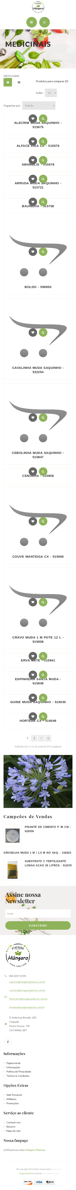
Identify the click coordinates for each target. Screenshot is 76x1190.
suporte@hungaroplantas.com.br (27, 981)
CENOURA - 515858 (38, 476)
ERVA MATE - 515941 (38, 660)
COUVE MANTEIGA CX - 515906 (38, 556)
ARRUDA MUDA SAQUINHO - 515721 (38, 185)
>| (48, 738)
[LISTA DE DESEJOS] (33, 118)
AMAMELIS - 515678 (38, 164)
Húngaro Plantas (35, 1149)
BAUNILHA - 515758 (38, 206)
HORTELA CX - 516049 (38, 721)
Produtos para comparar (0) (52, 81)
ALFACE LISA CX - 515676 (38, 146)
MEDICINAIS (53, 61)
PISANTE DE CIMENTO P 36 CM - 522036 (48, 829)
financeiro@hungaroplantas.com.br (28, 998)
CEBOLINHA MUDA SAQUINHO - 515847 (38, 455)
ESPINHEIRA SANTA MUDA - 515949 (38, 681)
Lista (19, 82)
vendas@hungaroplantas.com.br (27, 1007)
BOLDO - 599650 (38, 287)
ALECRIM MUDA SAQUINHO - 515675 (38, 125)
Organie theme (26, 1173)
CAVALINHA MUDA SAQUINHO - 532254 (38, 370)
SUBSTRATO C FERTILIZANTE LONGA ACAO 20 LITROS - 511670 (48, 863)
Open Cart (56, 1169)
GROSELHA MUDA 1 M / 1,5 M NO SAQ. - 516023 (37, 852)
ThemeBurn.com (50, 1173)
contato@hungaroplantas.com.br (27, 990)
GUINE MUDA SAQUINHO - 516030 (38, 702)
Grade (8, 82)
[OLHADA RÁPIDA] (43, 118)
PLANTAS (33, 61)
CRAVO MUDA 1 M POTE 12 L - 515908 (38, 639)
